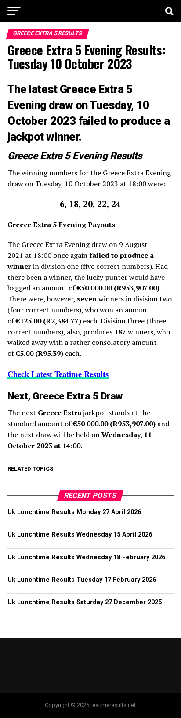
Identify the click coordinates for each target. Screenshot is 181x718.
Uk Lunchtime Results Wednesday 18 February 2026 (86, 557)
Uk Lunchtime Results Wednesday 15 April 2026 (79, 534)
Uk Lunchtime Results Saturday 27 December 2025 (84, 602)
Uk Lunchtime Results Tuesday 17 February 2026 (81, 580)
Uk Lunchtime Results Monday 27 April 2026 (74, 512)
